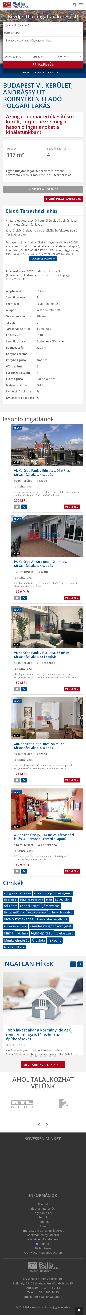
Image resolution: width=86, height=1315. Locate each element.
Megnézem (72, 507)
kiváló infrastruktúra (55, 768)
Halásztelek (10, 899)
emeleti (60, 765)
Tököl (49, 899)
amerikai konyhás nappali (36, 583)
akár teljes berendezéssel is (50, 674)
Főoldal (43, 1204)
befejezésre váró (22, 491)
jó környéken (63, 893)
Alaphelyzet (54, 72)
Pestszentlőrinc (14, 912)
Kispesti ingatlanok (14, 947)
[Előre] (80, 964)
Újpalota (38, 940)
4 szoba (18, 583)
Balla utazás (43, 1248)
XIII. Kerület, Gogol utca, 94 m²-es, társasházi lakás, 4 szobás (39, 746)
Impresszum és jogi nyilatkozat (43, 1230)
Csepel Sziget (30, 906)
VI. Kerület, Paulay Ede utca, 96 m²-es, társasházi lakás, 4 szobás (42, 472)
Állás (43, 1226)
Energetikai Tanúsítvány (17, 893)
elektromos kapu (22, 586)
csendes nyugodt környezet (50, 926)
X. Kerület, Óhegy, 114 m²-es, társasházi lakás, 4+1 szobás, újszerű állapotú (44, 837)
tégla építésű (42, 933)
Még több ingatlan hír (41, 1064)
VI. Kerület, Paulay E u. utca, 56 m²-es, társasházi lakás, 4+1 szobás (42, 655)
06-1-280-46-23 (49, 1292)
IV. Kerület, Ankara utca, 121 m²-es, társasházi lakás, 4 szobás (40, 563)
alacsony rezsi (47, 856)
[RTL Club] (22, 1103)
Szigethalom (63, 899)
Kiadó (25, 25)
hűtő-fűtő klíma (50, 495)
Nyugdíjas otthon (37, 912)
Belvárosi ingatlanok (31, 899)
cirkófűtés (56, 583)
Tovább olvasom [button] (41, 258)
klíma (8, 933)
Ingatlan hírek (28, 963)
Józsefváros (51, 906)
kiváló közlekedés (18, 919)
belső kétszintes (70, 491)
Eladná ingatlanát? (43, 1208)
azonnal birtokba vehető (45, 677)
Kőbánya (22, 933)
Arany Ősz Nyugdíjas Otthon (43, 1252)
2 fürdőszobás (21, 856)
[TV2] (64, 1103)
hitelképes (60, 856)
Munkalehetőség (16, 940)
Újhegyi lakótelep (60, 912)
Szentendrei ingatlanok (51, 919)
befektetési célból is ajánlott (46, 491)
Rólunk (43, 1217)
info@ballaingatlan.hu (47, 1297)
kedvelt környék (37, 859)
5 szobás (34, 856)
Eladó (12, 25)
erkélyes (37, 586)
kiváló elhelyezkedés (33, 768)
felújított (10, 906)
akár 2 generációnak (24, 674)
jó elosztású (64, 933)
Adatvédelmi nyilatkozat (43, 1235)
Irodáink (43, 1222)
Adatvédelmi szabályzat (43, 1239)
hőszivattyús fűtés (31, 495)
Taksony (54, 940)
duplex (17, 495)
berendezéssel (48, 765)
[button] (79, 1311)
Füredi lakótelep (43, 893)
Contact (45, 1244)
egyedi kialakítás (70, 583)
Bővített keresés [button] (32, 72)
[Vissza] (73, 964)
